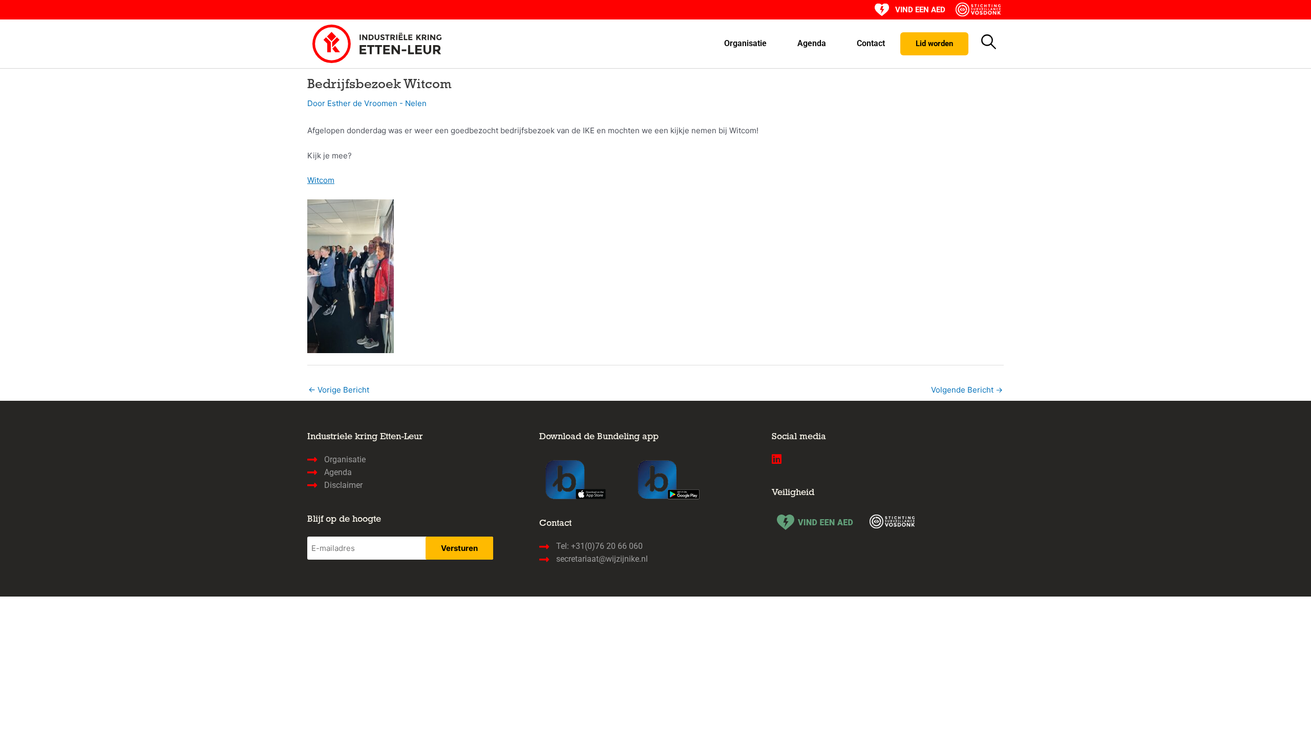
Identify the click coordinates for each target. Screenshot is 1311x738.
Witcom (320, 180)
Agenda (811, 43)
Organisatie (745, 43)
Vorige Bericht (338, 390)
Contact (871, 43)
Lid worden (934, 43)
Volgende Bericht (967, 390)
